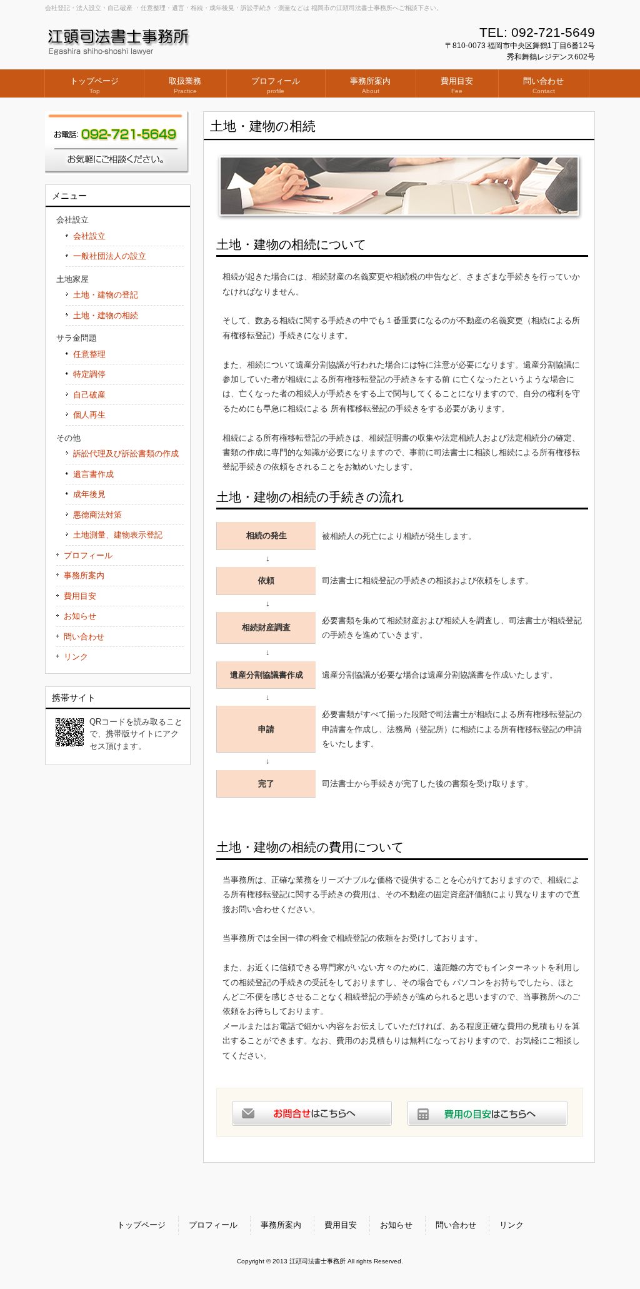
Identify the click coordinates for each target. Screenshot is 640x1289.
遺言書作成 (93, 474)
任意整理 (89, 354)
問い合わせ (84, 636)
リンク (76, 656)
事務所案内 (84, 575)
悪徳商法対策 (97, 514)
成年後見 (89, 494)
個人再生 (89, 414)
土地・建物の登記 (105, 294)
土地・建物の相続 (105, 315)
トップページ (141, 1225)
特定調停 (89, 374)
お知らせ (80, 616)
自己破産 (89, 394)
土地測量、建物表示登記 (117, 534)
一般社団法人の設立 (109, 256)
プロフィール (88, 555)
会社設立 (89, 236)
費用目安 (80, 596)
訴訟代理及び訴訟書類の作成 (126, 453)
